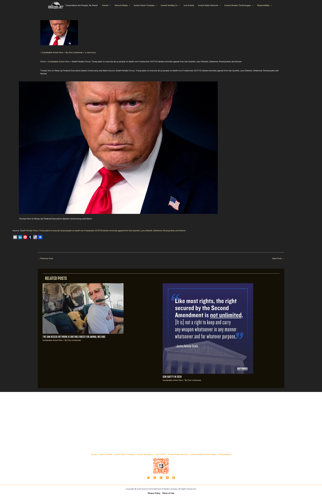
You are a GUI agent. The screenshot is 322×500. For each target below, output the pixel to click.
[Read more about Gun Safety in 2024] (208, 328)
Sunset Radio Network (208, 5)
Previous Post (45, 258)
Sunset (105, 5)
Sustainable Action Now (52, 52)
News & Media (121, 5)
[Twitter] (148, 477)
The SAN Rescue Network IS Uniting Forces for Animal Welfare (74, 336)
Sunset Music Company (144, 5)
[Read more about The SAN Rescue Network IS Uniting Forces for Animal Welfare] (83, 308)
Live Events (189, 5)
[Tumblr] (167, 477)
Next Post (278, 258)
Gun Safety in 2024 (172, 376)
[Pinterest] (173, 477)
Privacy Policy (154, 493)
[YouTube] (161, 477)
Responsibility (263, 5)
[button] (109, 5)
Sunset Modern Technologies (237, 5)
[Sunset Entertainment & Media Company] (55, 5)
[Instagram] (154, 477)
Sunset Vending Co (169, 5)
